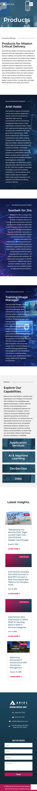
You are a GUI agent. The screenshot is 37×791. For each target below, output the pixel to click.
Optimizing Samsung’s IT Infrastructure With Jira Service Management (18, 662)
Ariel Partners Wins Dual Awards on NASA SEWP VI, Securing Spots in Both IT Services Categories (18, 622)
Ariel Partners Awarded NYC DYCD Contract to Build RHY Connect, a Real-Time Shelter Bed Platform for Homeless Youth (18, 578)
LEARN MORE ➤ (14, 549)
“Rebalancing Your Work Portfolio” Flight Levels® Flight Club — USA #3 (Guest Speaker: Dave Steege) (18, 534)
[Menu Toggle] (31, 4)
